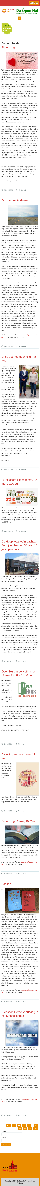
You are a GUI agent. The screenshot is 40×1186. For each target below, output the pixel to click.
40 (19, 1125)
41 (24, 1125)
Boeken (6, 884)
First (8, 1125)
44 (36, 1125)
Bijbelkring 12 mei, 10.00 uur (19, 821)
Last (35, 1128)
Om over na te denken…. (17, 200)
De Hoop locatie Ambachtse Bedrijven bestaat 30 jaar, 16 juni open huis (19, 545)
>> (30, 1128)
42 (28, 1125)
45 (20, 1128)
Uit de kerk (22, 190)
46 (25, 1128)
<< (14, 1125)
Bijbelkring (8, 47)
